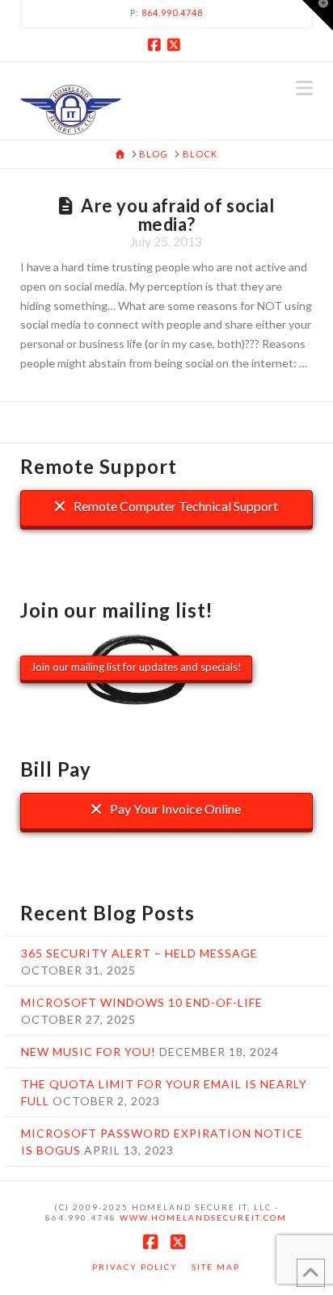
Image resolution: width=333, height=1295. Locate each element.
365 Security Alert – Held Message (139, 953)
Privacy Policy (135, 1267)
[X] (176, 44)
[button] (304, 88)
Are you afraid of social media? (177, 215)
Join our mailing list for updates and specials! (136, 666)
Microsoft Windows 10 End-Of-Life (142, 1002)
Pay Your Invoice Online (174, 808)
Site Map (216, 1267)
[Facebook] (156, 44)
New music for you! (88, 1051)
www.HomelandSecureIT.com (203, 1217)
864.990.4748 (172, 12)
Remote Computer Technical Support (174, 505)
